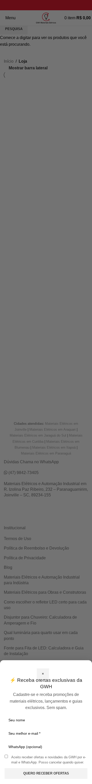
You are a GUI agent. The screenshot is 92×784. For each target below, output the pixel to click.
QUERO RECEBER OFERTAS (46, 773)
